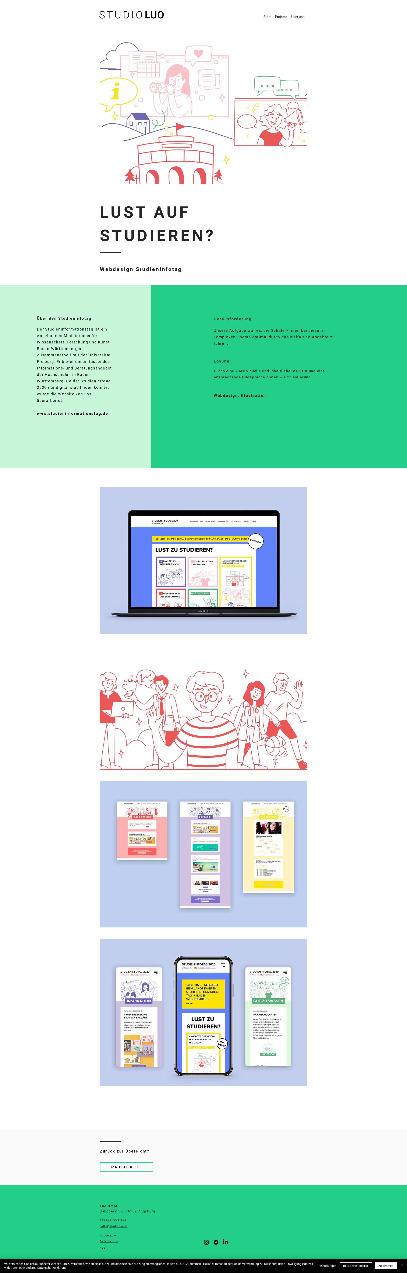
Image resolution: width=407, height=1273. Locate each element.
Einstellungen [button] (327, 1265)
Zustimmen (385, 1265)
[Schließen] (401, 1266)
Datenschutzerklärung (52, 1267)
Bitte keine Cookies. (356, 1265)
